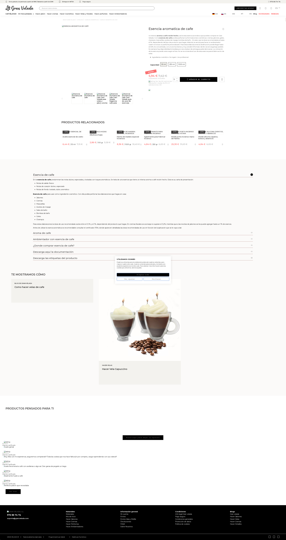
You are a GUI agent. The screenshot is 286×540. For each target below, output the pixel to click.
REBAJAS (275, 14)
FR (250, 14)
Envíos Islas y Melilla (128, 519)
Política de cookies (182, 524)
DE (216, 14)
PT (242, 14)
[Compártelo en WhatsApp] (230, 73)
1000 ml (181, 64)
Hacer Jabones (72, 519)
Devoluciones (125, 522)
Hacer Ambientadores (74, 527)
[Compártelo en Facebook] (233, 73)
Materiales (70, 514)
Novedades (264, 14)
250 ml (172, 64)
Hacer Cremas (71, 522)
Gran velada (234, 514)
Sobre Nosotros (126, 527)
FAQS (122, 524)
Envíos (123, 517)
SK (225, 14)
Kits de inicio (71, 517)
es (276, 8)
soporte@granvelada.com (18, 518)
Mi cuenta (124, 514)
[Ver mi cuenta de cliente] (266, 8)
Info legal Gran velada (183, 514)
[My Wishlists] (260, 8)
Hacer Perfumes (72, 524)
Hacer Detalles (236, 524)
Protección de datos (183, 522)
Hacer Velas (234, 519)
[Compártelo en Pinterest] (235, 73)
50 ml (163, 64)
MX (233, 14)
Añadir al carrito (199, 79)
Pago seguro (180, 517)
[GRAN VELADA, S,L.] (22, 8)
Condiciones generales (184, 519)
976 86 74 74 (274, 2)
